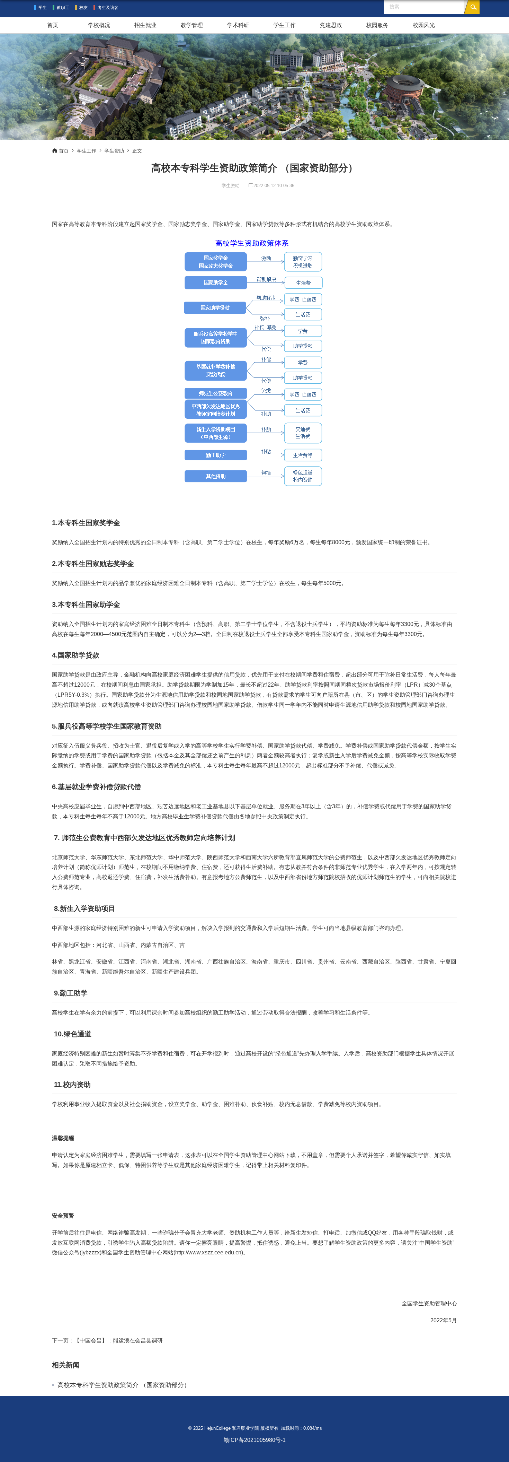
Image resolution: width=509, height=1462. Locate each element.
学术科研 (238, 25)
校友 (83, 7)
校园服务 (377, 25)
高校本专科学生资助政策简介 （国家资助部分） (123, 1385)
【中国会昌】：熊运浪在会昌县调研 (118, 1340)
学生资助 (114, 151)
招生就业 (145, 25)
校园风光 (424, 25)
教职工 (63, 7)
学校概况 (99, 25)
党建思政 (331, 25)
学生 (42, 7)
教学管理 (192, 25)
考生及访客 (108, 7)
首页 (52, 25)
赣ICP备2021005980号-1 (255, 1440)
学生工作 (285, 25)
